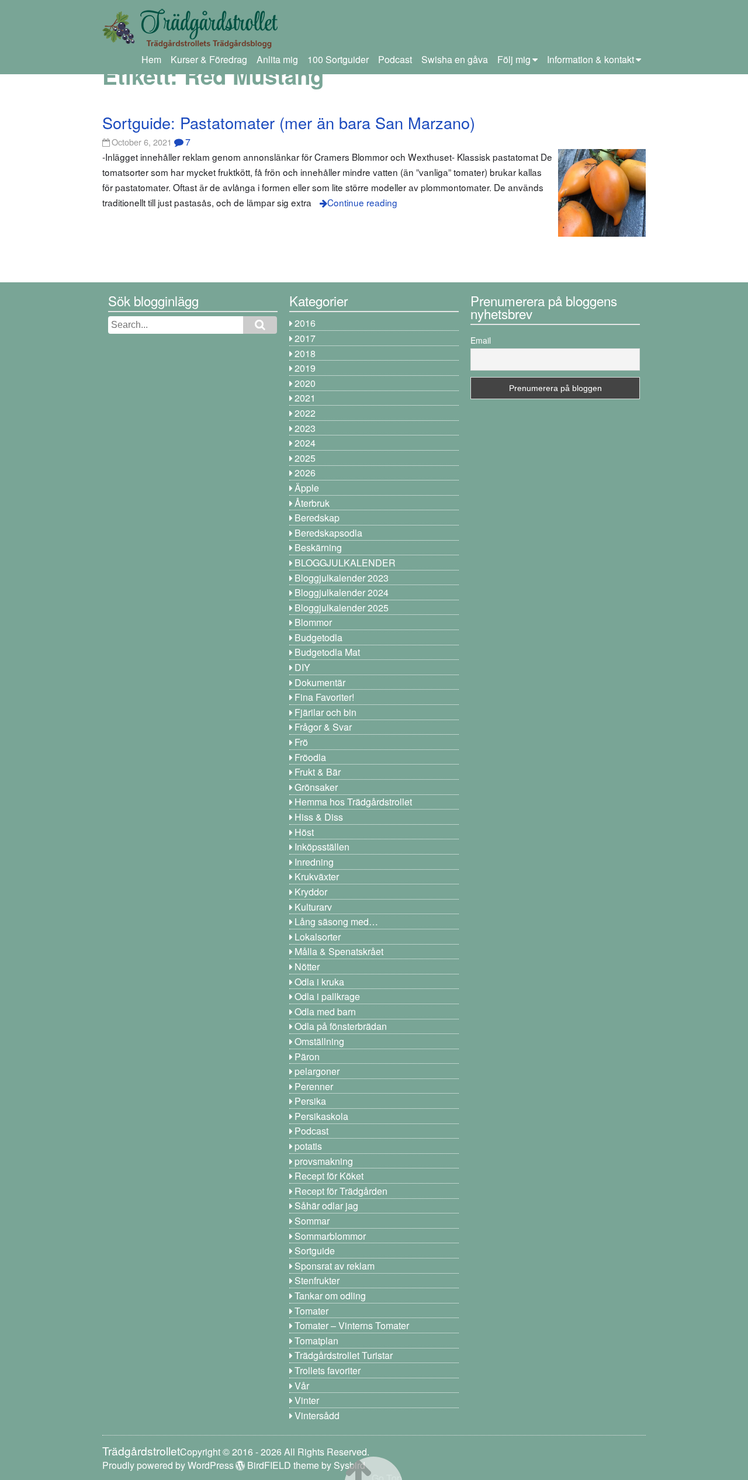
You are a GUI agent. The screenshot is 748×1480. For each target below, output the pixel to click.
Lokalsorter (318, 936)
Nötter (307, 966)
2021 (305, 397)
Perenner (314, 1086)
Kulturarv (313, 907)
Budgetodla (318, 637)
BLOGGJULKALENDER (345, 562)
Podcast (395, 59)
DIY (302, 667)
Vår (302, 1385)
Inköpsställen (322, 846)
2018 (305, 353)
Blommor (313, 622)
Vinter (307, 1400)
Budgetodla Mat (327, 652)
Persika (310, 1101)
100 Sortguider (338, 59)
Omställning (319, 1041)
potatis (308, 1146)
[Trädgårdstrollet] (190, 44)
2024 (305, 442)
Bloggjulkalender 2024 (342, 592)
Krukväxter (317, 876)
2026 (305, 472)
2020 (305, 383)
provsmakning (324, 1161)
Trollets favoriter (328, 1370)
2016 (305, 323)
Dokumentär (320, 682)
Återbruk (312, 503)
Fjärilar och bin (325, 712)
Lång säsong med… (336, 921)
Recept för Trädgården (341, 1191)
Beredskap (317, 517)
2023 (305, 428)
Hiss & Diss (319, 817)
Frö (301, 742)
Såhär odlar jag (326, 1205)
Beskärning (318, 547)
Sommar (312, 1220)
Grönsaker (316, 787)
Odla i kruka (319, 981)
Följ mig (514, 59)
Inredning (314, 862)
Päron (307, 1056)
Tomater (311, 1311)
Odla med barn (325, 1011)
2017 (305, 338)
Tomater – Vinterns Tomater (352, 1325)
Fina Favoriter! (324, 697)
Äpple (307, 488)
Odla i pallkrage (327, 996)
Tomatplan (316, 1340)
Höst (304, 832)
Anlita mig (277, 59)
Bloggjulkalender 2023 (342, 578)
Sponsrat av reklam (335, 1265)
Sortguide (315, 1250)
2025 (305, 458)
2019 (305, 368)
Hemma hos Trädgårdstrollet (353, 801)
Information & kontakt (590, 59)
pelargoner (317, 1071)
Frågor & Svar (323, 727)
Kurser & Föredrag (209, 59)
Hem (151, 59)
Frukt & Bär (318, 772)
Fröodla (310, 757)
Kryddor (311, 891)
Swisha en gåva (454, 59)
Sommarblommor (330, 1236)
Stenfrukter (317, 1280)
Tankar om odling (330, 1295)
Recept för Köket (329, 1175)
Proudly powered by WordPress (168, 1465)
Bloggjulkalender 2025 (342, 607)
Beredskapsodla (328, 533)
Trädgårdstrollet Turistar (344, 1355)
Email (480, 340)
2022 (305, 413)
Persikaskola (321, 1116)
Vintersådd (317, 1415)
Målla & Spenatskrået (339, 951)
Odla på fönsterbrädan (341, 1026)
